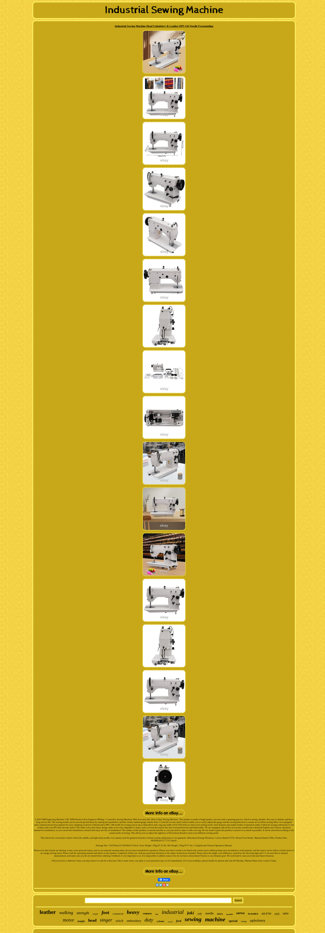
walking (66, 912)
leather (48, 912)
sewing (193, 919)
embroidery (134, 921)
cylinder (161, 921)
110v (156, 914)
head (92, 920)
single (95, 914)
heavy (133, 912)
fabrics (220, 914)
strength (83, 913)
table (286, 913)
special (233, 921)
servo (240, 913)
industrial (173, 912)
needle (209, 913)
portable (229, 914)
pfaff (277, 913)
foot (105, 912)
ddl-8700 (266, 913)
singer (106, 920)
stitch (119, 921)
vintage (244, 921)
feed (178, 921)
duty (149, 920)
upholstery (257, 920)
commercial (118, 914)
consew (147, 913)
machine (215, 919)
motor (68, 920)
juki (190, 912)
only (199, 913)
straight (81, 921)
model (170, 922)
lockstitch (253, 913)
